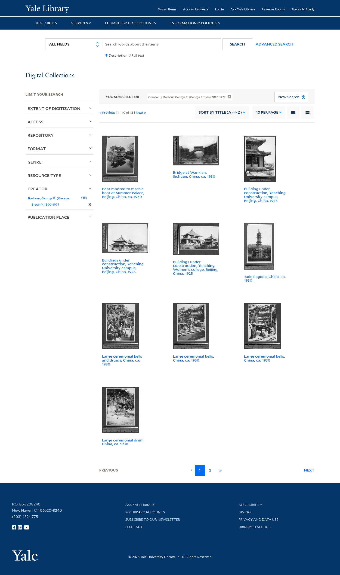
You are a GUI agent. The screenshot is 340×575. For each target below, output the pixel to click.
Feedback (134, 527)
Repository (41, 135)
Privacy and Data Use (258, 519)
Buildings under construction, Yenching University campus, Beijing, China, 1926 (123, 266)
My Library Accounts (145, 512)
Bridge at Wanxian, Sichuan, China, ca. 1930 (194, 174)
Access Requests (196, 9)
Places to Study (303, 9)
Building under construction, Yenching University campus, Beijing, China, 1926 (265, 194)
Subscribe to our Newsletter (152, 519)
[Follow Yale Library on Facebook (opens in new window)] (14, 527)
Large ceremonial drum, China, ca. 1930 (123, 442)
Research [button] (45, 23)
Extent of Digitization (54, 108)
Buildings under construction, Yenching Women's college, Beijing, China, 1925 (195, 267)
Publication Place (48, 217)
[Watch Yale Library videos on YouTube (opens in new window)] (27, 527)
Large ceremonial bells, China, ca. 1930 (193, 358)
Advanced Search (274, 44)
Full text (138, 55)
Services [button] (79, 23)
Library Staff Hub (254, 527)
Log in (219, 9)
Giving (244, 512)
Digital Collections (49, 75)
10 (267, 112)
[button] (237, 44)
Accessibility (250, 505)
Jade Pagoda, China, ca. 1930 (265, 278)
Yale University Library (47, 9)
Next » (141, 112)
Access (35, 122)
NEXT (309, 470)
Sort (220, 112)
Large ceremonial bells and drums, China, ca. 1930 (122, 360)
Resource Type (44, 175)
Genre (35, 162)
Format (37, 148)
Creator (37, 189)
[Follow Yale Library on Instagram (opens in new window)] (20, 527)
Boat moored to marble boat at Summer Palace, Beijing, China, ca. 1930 (123, 192)
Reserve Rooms (273, 9)
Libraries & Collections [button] (129, 23)
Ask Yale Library (242, 9)
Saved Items (167, 9)
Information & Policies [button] (193, 23)
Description (118, 55)
